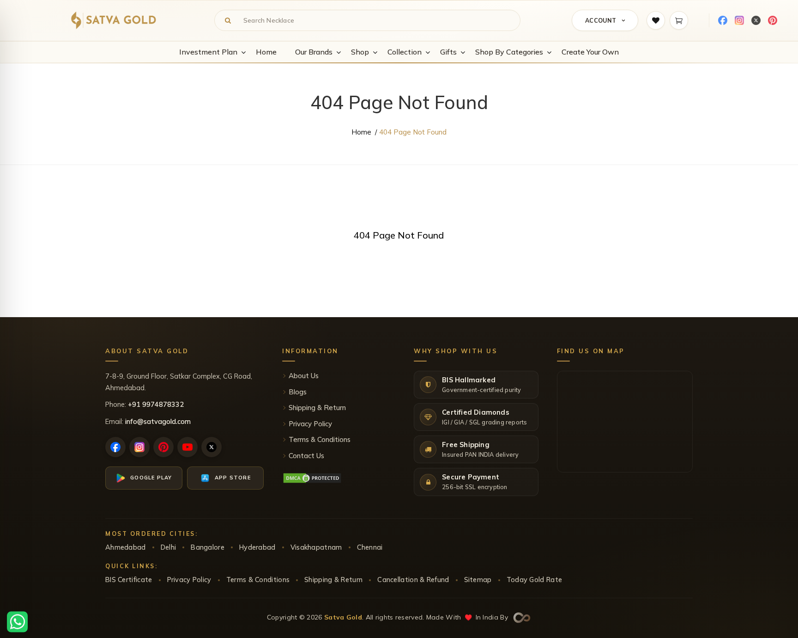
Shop (360, 51)
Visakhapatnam (316, 547)
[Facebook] (723, 20)
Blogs (298, 391)
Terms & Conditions (320, 439)
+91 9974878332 (156, 404)
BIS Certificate (128, 579)
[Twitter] (211, 447)
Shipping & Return (317, 407)
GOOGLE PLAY (151, 477)
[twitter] (756, 20)
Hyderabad (257, 547)
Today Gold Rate (534, 579)
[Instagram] (739, 20)
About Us (304, 375)
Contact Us (306, 455)
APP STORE (233, 477)
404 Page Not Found (413, 132)
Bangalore (207, 547)
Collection (404, 51)
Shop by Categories (509, 51)
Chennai (370, 547)
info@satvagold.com (158, 421)
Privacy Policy (310, 423)
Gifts (448, 51)
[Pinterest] (773, 20)
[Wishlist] (656, 20)
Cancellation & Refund (413, 579)
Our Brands (313, 51)
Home (266, 51)
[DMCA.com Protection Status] (312, 478)
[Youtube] (187, 447)
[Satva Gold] (114, 20)
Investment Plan (208, 51)
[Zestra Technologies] (520, 617)
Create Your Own (590, 51)
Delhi (168, 547)
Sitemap (478, 579)
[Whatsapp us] (17, 621)
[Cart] (679, 20)
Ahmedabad (125, 547)
